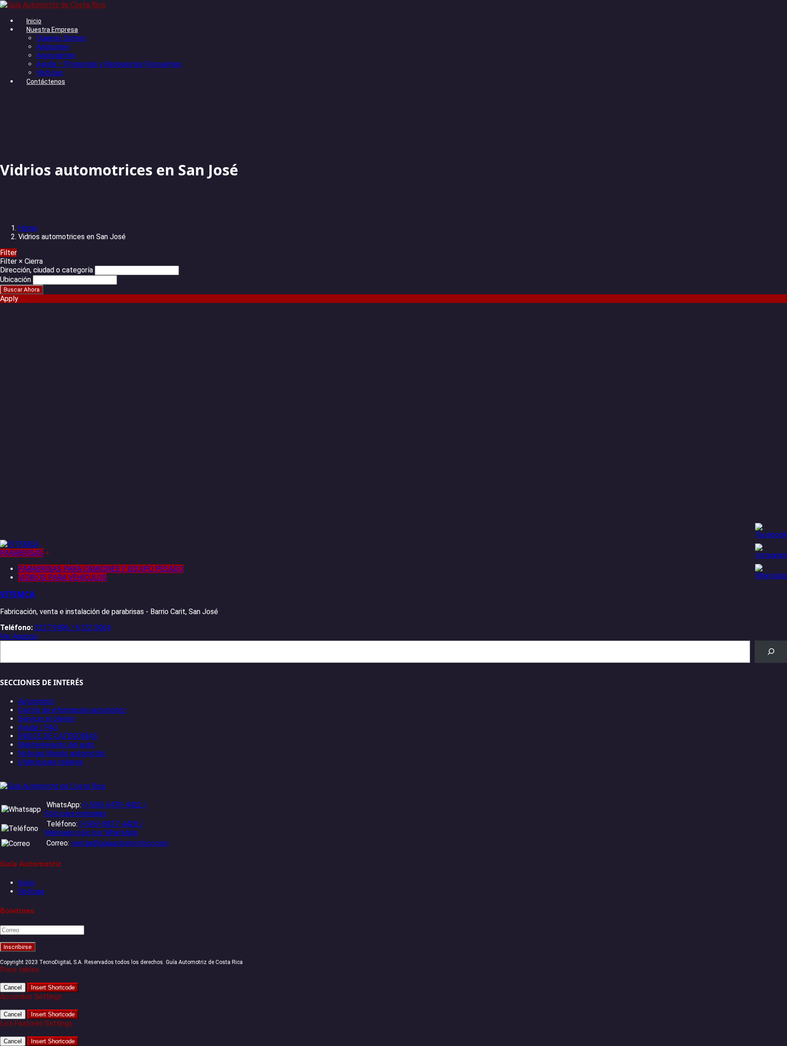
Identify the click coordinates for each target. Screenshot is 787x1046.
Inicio (33, 21)
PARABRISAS (21, 553)
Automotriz (36, 701)
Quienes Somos (61, 38)
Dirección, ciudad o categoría (46, 270)
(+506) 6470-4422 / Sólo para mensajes (96, 809)
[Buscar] (771, 652)
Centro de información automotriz (72, 710)
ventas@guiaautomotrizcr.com (120, 843)
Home (27, 228)
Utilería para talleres (50, 762)
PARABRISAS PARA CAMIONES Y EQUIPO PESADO (101, 568)
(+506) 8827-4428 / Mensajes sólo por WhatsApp (94, 828)
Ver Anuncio (19, 636)
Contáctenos (45, 81)
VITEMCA (17, 594)
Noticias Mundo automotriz (61, 753)
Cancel (13, 987)
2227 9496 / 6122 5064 (73, 627)
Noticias (49, 72)
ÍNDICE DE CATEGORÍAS (57, 736)
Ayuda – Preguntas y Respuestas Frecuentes (109, 64)
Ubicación (15, 279)
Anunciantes (56, 55)
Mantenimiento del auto (56, 744)
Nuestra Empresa (52, 29)
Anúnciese (52, 46)
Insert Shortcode (53, 987)
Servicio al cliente (46, 718)
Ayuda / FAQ (38, 727)
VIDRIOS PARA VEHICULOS (62, 577)
